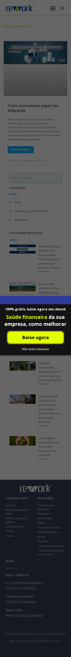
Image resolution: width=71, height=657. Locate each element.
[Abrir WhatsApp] (61, 647)
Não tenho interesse (35, 349)
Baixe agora (35, 337)
